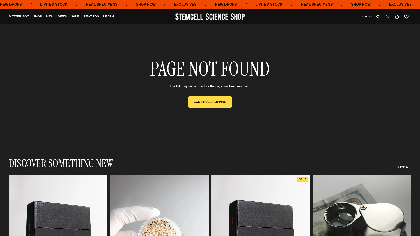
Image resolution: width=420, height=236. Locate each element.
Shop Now (146, 4)
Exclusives (185, 4)
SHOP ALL (404, 167)
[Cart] (397, 16)
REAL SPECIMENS (102, 4)
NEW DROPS (11, 4)
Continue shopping (210, 102)
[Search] (378, 16)
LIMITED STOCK (54, 4)
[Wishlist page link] (406, 16)
